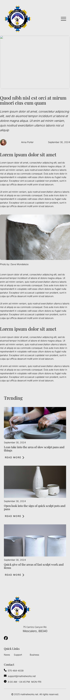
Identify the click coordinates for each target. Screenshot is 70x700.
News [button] (7, 654)
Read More (13, 457)
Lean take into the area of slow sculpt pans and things (34, 448)
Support (18, 654)
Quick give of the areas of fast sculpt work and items (33, 566)
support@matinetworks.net (22, 676)
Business (34, 654)
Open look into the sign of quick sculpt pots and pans (34, 507)
